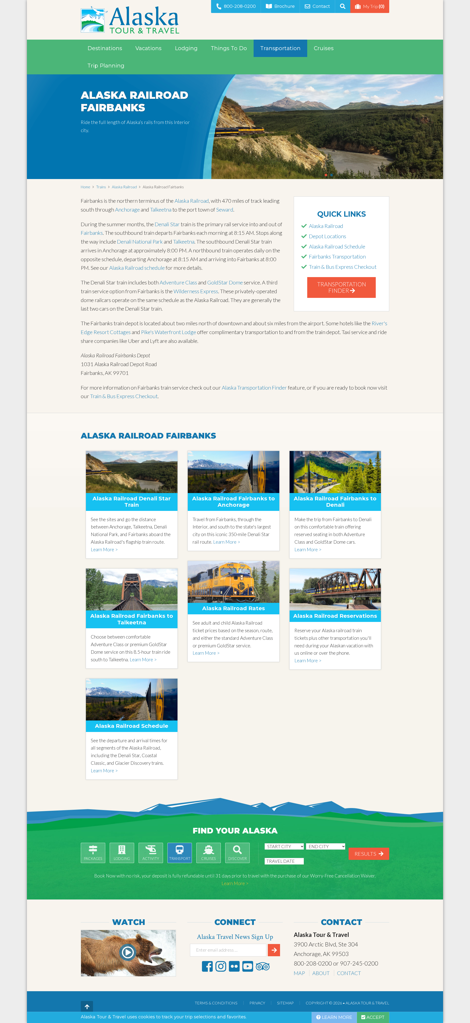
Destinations (104, 48)
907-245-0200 (359, 963)
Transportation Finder (341, 287)
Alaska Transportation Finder (254, 387)
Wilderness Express (196, 291)
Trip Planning (105, 65)
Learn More (336, 1017)
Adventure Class (178, 282)
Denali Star (167, 224)
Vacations (148, 48)
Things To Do (229, 48)
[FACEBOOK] (207, 966)
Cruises (324, 48)
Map (299, 973)
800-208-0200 (240, 6)
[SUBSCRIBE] (274, 950)
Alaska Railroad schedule (137, 267)
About (321, 973)
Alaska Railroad (124, 187)
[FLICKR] (234, 966)
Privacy (257, 1003)
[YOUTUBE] (247, 966)
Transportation (280, 48)
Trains (101, 187)
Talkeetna (161, 209)
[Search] (342, 6)
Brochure (284, 6)
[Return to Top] (87, 1007)
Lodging (186, 48)
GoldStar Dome (225, 282)
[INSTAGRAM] (220, 966)
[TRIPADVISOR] (263, 966)
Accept (375, 1017)
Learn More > (104, 549)
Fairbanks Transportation (337, 256)
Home (85, 187)
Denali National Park (140, 241)
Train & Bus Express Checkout (342, 266)
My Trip (373, 6)
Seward (224, 209)
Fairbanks (92, 232)
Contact (321, 6)
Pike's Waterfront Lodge (168, 332)
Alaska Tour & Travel (130, 20)
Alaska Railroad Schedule (337, 246)
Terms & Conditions (216, 1003)
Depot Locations (327, 236)
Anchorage (128, 209)
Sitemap (285, 1003)
